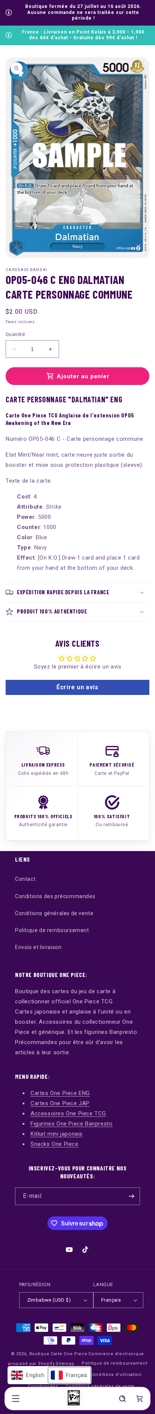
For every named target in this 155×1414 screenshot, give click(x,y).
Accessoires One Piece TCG (68, 1113)
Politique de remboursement (52, 930)
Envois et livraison (38, 947)
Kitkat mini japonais (56, 1133)
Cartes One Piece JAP (60, 1103)
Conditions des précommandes (55, 896)
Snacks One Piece (54, 1144)
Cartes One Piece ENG (60, 1093)
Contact (25, 879)
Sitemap (65, 1363)
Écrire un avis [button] (77, 687)
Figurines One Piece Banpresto (71, 1123)
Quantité (15, 334)
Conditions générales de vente (54, 913)
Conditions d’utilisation (116, 1374)
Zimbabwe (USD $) (49, 1300)
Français (111, 1300)
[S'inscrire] (131, 1196)
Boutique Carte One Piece (58, 1353)
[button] (16, 1398)
